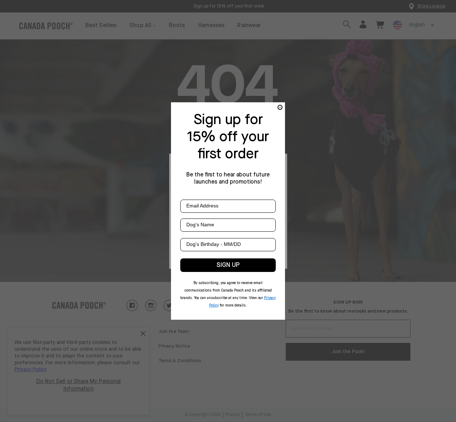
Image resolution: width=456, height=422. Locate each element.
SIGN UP (228, 265)
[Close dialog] (280, 107)
